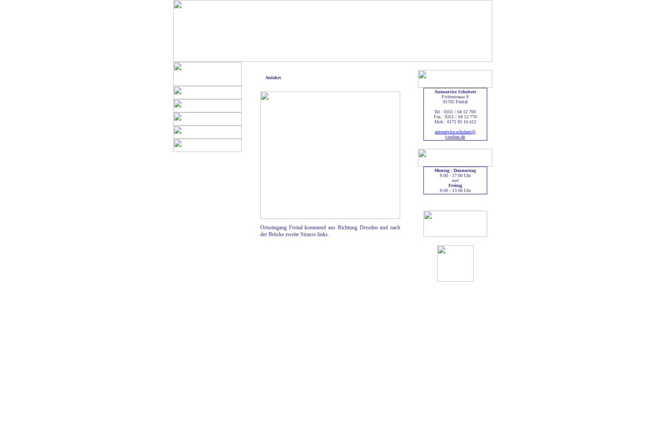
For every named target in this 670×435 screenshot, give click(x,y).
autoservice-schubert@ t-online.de (455, 134)
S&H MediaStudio (210, 428)
